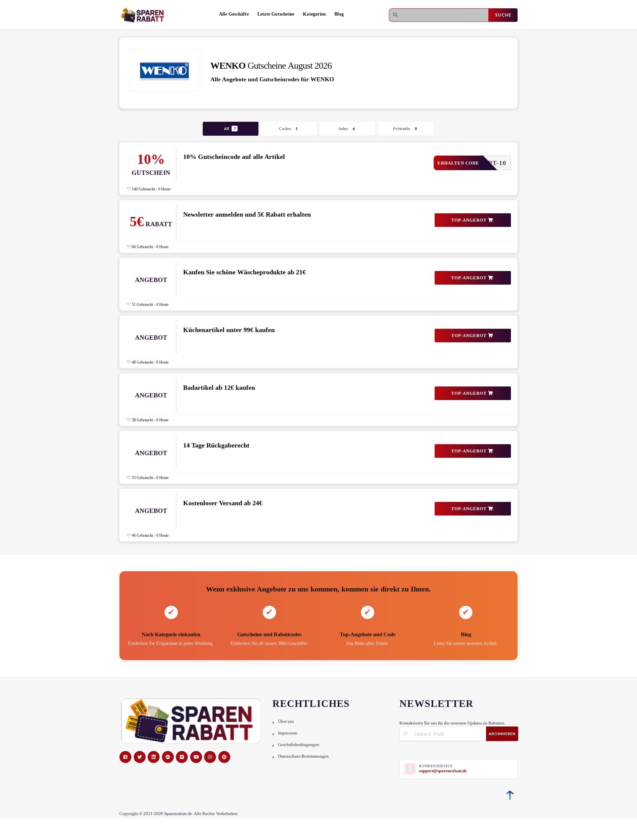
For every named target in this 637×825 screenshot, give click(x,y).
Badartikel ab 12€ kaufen (219, 387)
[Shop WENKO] (164, 70)
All (230, 128)
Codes (288, 128)
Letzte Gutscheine (275, 14)
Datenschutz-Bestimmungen (303, 756)
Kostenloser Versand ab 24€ (222, 503)
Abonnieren (502, 733)
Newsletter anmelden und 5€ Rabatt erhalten (247, 214)
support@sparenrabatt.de (443, 770)
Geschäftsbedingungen (298, 744)
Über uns (286, 721)
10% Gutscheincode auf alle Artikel (234, 156)
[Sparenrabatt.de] (144, 15)
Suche (503, 15)
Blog (339, 14)
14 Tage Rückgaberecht (216, 445)
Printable (405, 128)
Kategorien (314, 14)
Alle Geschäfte (234, 14)
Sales (346, 128)
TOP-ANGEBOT (469, 220)
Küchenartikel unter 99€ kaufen (229, 329)
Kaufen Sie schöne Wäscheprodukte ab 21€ (244, 272)
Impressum (287, 733)
